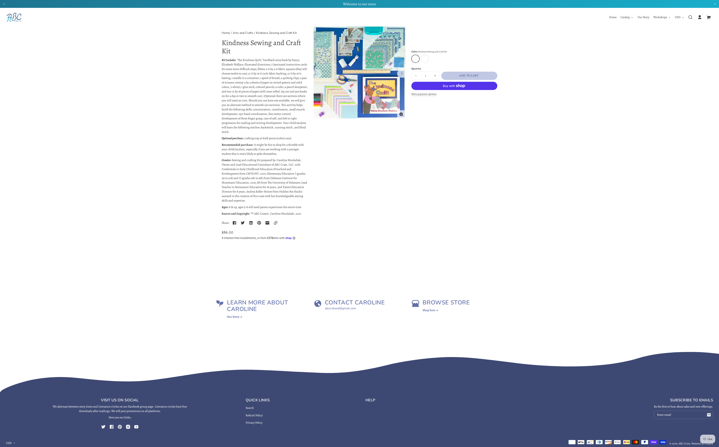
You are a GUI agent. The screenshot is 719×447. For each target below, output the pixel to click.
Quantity (416, 68)
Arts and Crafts (243, 33)
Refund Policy (254, 415)
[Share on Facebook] (234, 223)
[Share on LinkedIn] (251, 223)
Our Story (233, 317)
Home (226, 33)
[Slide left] (318, 73)
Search (250, 408)
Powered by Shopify (702, 443)
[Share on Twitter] (243, 223)
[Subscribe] (709, 415)
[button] (690, 17)
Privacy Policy (254, 423)
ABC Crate (684, 443)
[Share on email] (267, 223)
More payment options (423, 94)
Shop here (429, 310)
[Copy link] (275, 223)
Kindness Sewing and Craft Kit (276, 33)
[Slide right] (401, 73)
